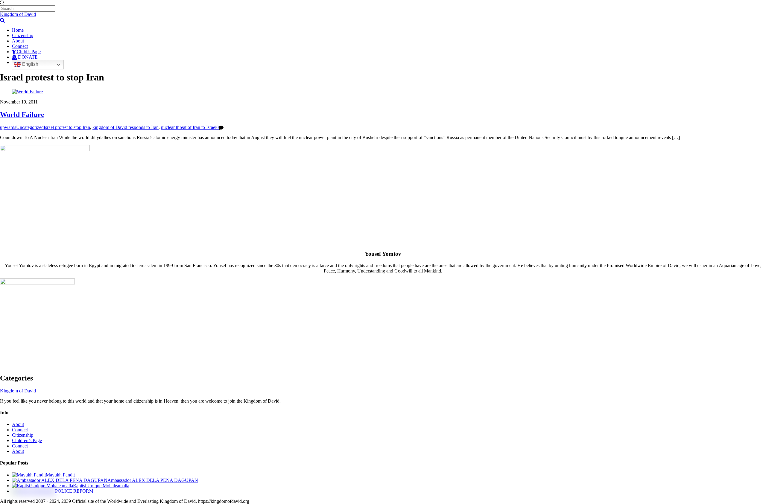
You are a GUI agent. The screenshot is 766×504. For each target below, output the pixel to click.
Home (18, 30)
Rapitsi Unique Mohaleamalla (101, 485)
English (29, 64)
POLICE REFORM (74, 491)
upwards (8, 127)
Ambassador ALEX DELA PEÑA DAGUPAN (152, 480)
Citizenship (22, 35)
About (18, 40)
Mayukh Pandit (60, 474)
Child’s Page (28, 51)
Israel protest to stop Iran (67, 127)
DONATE (27, 57)
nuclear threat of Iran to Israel (188, 127)
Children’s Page (27, 440)
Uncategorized (30, 127)
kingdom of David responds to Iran (125, 127)
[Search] (2, 19)
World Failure (22, 114)
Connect (20, 46)
